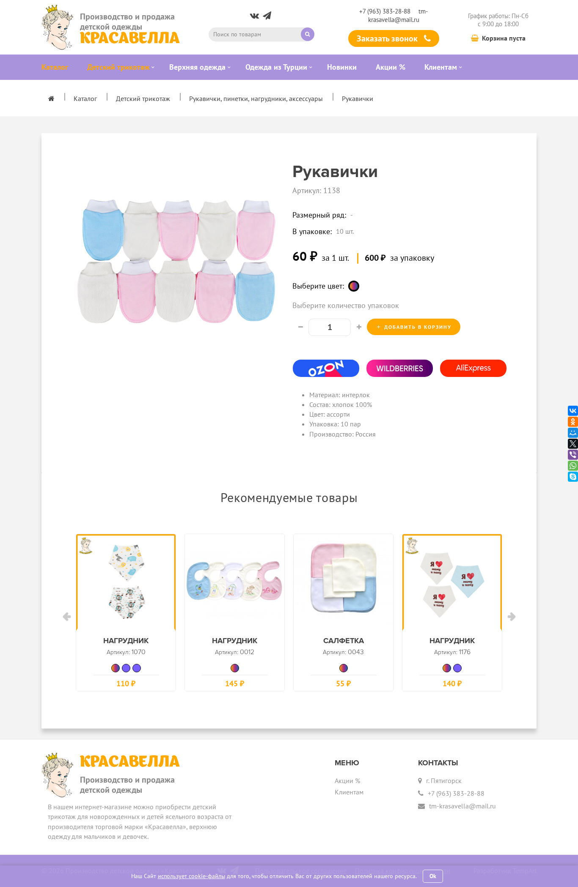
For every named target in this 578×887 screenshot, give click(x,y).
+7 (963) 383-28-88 (384, 11)
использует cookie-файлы (191, 876)
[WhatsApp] (573, 466)
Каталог (85, 98)
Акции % (347, 780)
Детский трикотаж (143, 98)
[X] (573, 444)
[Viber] (573, 455)
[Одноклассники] (573, 422)
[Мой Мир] (573, 433)
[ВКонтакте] (573, 411)
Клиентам (349, 792)
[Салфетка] (343, 583)
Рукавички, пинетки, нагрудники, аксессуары (256, 98)
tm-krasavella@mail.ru (398, 15)
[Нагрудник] (126, 583)
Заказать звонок (388, 38)
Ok (432, 876)
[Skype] (573, 477)
